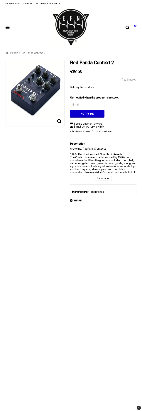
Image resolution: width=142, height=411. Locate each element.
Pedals (14, 52)
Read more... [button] (129, 79)
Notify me (87, 113)
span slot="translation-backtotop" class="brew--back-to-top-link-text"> (138, 407)
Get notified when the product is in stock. (94, 97)
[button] (134, 27)
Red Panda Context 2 (33, 52)
